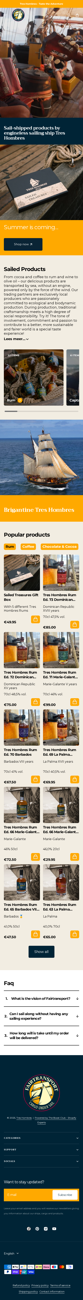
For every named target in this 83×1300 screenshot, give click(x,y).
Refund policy (21, 1285)
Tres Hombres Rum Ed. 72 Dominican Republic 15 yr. (20, 674)
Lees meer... (14, 339)
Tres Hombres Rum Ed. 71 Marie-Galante (60, 674)
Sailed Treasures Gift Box (21, 597)
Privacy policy (40, 1285)
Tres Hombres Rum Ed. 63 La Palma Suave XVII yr (59, 907)
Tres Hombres (24, 1117)
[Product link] (22, 589)
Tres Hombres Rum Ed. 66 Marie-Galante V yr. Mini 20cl (60, 829)
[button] (5, 15)
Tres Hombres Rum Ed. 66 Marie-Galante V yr (21, 829)
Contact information (51, 1291)
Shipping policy (28, 1291)
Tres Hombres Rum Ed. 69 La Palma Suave (59, 752)
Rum (11, 400)
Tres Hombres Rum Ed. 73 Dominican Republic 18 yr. (59, 597)
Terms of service (60, 1285)
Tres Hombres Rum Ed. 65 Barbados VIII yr (21, 907)
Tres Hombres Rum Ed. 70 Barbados (20, 752)
